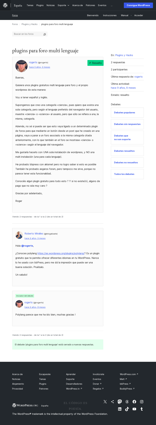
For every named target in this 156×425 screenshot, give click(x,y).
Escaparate (45, 374)
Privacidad (17, 388)
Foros (15, 15)
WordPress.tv (74, 388)
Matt (123, 379)
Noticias (16, 379)
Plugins (42, 383)
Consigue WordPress (138, 5)
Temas (42, 379)
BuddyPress (127, 388)
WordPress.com (129, 374)
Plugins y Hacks (29, 24)
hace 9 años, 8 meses (35, 307)
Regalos (98, 388)
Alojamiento (18, 383)
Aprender (71, 374)
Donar (97, 383)
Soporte (70, 379)
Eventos (97, 379)
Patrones (43, 388)
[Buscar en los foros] (45, 34)
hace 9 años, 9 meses (39, 67)
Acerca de (17, 374)
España (44, 405)
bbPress (125, 383)
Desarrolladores (74, 383)
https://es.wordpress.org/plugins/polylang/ (60, 253)
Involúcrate (98, 374)
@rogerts (27, 245)
